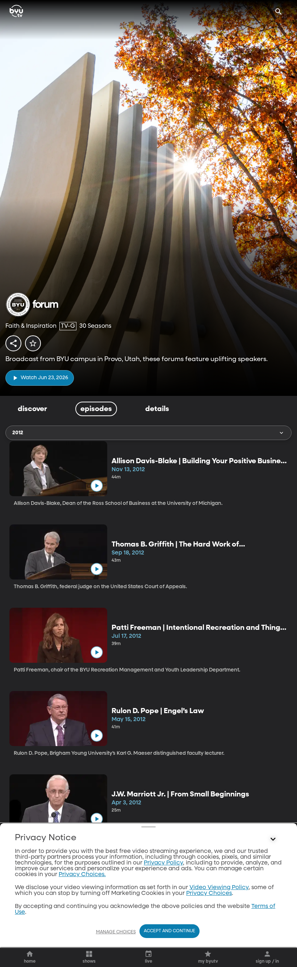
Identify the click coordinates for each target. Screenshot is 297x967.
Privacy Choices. (82, 875)
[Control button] (273, 839)
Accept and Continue (169, 931)
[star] (33, 343)
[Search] (278, 11)
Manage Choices (116, 932)
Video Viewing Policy (218, 888)
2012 (17, 432)
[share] (13, 343)
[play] (97, 486)
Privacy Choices (209, 893)
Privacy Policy (163, 863)
